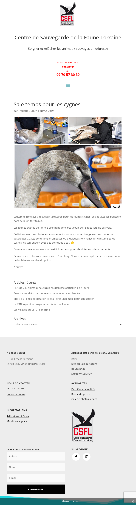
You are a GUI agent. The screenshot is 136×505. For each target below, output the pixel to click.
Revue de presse (81, 394)
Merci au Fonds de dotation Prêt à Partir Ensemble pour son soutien (54, 298)
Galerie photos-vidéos (84, 399)
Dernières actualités (83, 389)
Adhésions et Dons (18, 416)
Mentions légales (17, 421)
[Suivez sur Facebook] (76, 457)
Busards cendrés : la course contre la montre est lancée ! (47, 293)
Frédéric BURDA (27, 110)
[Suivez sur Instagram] (86, 457)
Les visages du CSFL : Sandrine (32, 309)
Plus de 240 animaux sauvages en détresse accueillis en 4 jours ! (52, 287)
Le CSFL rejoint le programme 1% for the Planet (42, 304)
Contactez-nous (16, 394)
